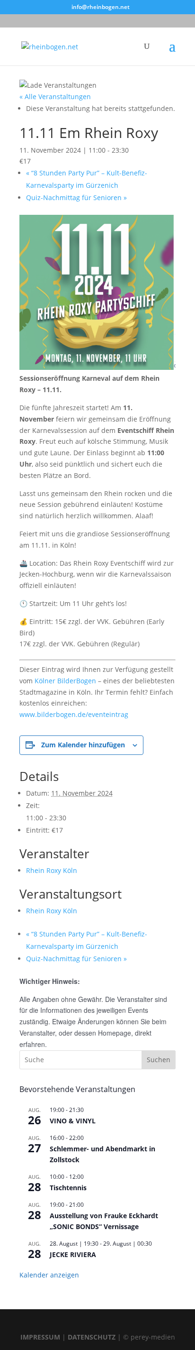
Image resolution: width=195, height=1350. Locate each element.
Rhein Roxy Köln (51, 870)
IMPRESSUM (40, 1336)
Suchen (158, 1059)
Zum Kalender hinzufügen (83, 744)
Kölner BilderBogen (65, 680)
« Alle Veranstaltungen (55, 96)
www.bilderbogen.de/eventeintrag (73, 714)
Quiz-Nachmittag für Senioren (76, 197)
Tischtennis (68, 1187)
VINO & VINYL (73, 1120)
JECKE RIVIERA (73, 1254)
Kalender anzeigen (49, 1274)
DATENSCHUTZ (91, 1336)
